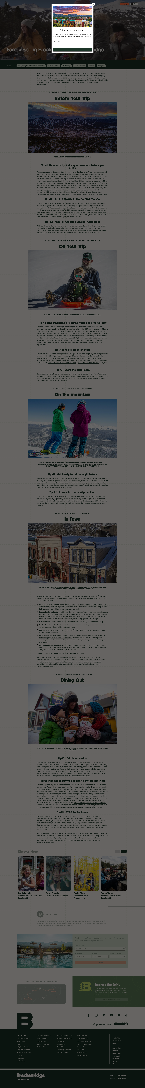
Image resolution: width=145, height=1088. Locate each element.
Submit (73, 50)
